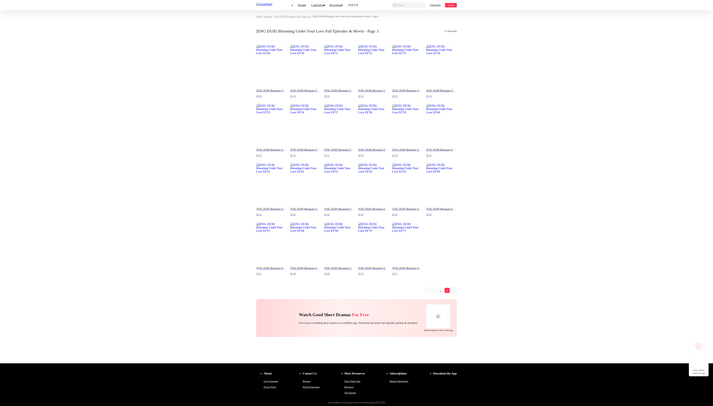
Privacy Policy (270, 387)
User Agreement (271, 381)
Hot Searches (350, 393)
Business (307, 381)
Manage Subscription (399, 381)
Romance (268, 16)
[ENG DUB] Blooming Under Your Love (292, 16)
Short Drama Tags (352, 381)
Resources (349, 387)
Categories (317, 5)
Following (435, 5)
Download (335, 5)
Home (301, 5)
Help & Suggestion (311, 387)
